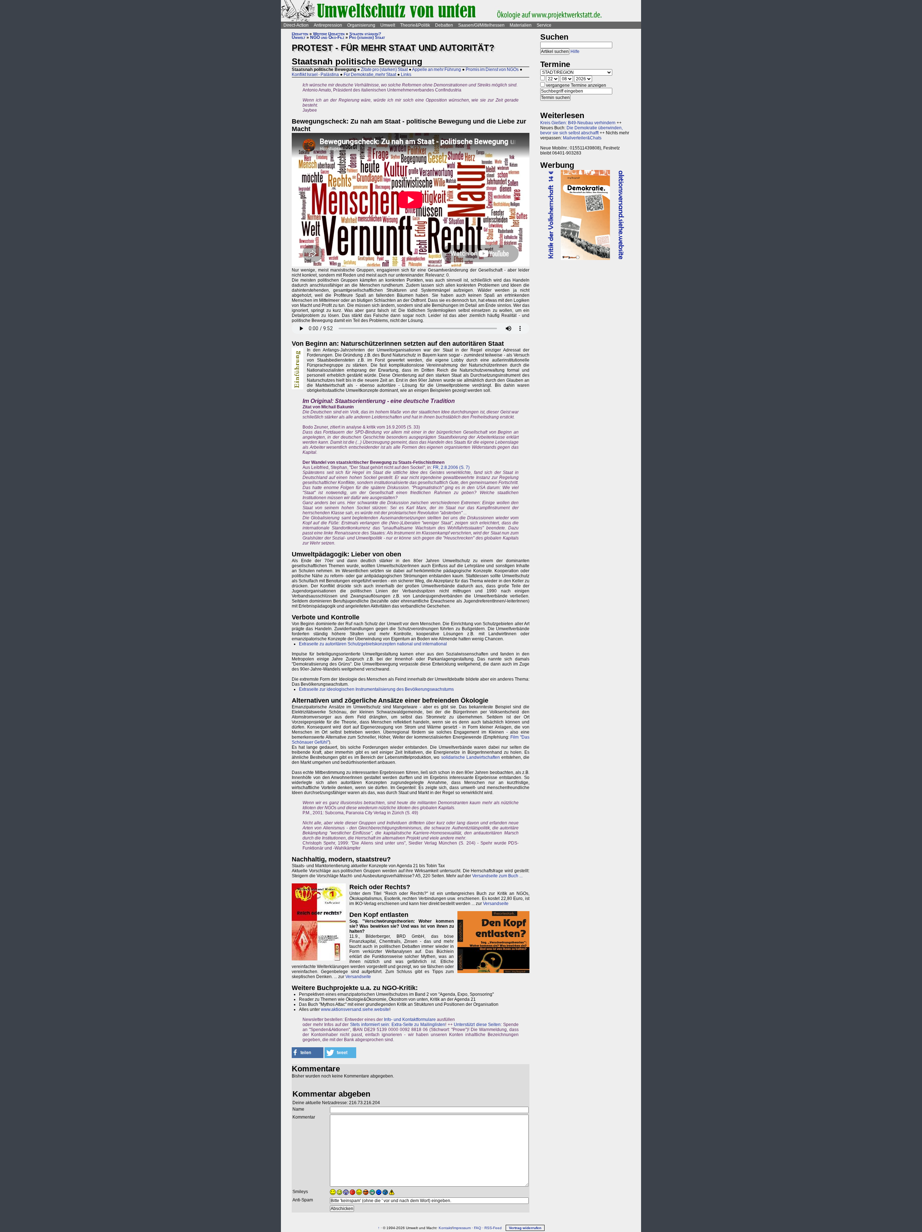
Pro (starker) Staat (367, 37)
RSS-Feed (493, 1228)
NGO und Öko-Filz (327, 37)
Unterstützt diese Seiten (477, 1024)
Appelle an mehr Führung (436, 69)
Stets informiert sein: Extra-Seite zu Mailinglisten (397, 1024)
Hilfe (574, 51)
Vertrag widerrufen (525, 1228)
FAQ (477, 1228)
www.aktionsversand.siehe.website (355, 1009)
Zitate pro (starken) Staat (384, 69)
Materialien (521, 25)
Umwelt (387, 25)
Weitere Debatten (329, 33)
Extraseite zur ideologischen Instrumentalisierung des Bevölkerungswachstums (376, 689)
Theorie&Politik (415, 25)
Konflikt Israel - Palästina (315, 74)
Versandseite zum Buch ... (497, 875)
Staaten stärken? (365, 33)
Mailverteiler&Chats (582, 137)
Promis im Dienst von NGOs (492, 69)
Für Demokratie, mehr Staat (370, 74)
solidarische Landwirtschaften (470, 757)
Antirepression (328, 25)
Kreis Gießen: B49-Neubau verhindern (578, 122)
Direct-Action (296, 25)
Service (544, 25)
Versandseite (496, 903)
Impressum (462, 1228)
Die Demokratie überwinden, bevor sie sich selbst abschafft (581, 130)
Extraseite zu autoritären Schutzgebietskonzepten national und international (373, 643)
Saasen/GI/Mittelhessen (481, 25)
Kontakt (445, 1228)
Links (406, 74)
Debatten (444, 25)
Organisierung (361, 25)
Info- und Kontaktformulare (410, 1019)
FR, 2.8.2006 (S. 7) (451, 467)
